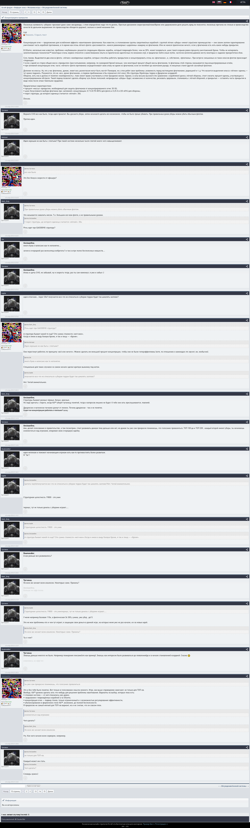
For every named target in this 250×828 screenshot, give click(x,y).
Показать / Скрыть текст (36, 34)
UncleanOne (6, 21)
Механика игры (33, 7)
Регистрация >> (161, 824)
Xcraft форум (6, 7)
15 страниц (14, 12)
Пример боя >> (149, 824)
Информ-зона (20, 7)
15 (43, 12)
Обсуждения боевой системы (54, 7)
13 (34, 12)
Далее (49, 12)
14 (39, 12)
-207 (9, 44)
